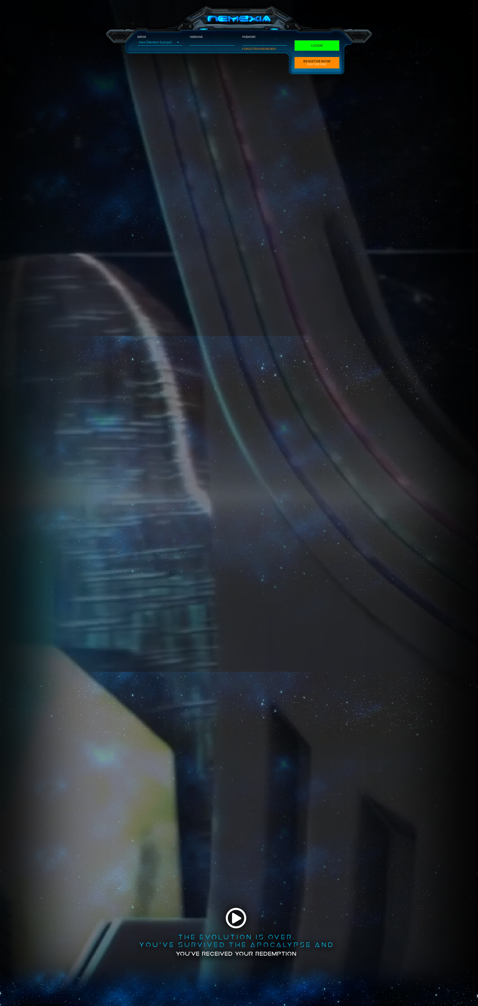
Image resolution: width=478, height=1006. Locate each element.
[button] (159, 42)
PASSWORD (248, 37)
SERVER (141, 37)
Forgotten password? (259, 49)
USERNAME (196, 37)
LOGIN (317, 45)
